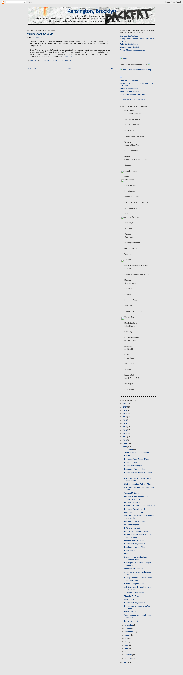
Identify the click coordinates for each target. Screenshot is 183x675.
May (126, 645)
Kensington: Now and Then (134, 469)
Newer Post (31, 68)
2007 (125, 662)
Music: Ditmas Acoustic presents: (132, 50)
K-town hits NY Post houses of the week (139, 506)
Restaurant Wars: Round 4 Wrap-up (138, 459)
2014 (125, 427)
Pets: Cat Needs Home (129, 44)
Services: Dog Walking (129, 36)
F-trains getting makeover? (134, 584)
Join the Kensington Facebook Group (136, 70)
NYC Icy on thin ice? (132, 528)
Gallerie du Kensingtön (133, 466)
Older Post (109, 68)
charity (48, 60)
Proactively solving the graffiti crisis (137, 531)
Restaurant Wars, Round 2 (134, 603)
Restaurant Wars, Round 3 (134, 544)
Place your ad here (139, 99)
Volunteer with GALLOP (40, 34)
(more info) (69, 56)
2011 (125, 437)
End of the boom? (131, 621)
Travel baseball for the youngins (136, 452)
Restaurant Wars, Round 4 (134, 509)
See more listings (125, 99)
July (126, 638)
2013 (125, 430)
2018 (125, 413)
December (129, 449)
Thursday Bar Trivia (131, 596)
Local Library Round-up (133, 512)
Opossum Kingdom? (132, 525)
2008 (125, 447)
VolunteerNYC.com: (39, 37)
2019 (125, 410)
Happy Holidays (130, 462)
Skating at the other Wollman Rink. (137, 484)
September (129, 632)
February (128, 655)
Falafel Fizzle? (130, 612)
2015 (125, 423)
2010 (125, 440)
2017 (125, 417)
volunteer (66, 60)
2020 (125, 407)
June (127, 642)
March (127, 651)
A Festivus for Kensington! (134, 593)
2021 (125, 403)
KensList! (127, 456)
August (127, 635)
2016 (125, 420)
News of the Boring (131, 550)
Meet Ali (127, 554)
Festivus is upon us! (132, 502)
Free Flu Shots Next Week (134, 540)
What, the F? (129, 599)
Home (70, 68)
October (128, 628)
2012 (125, 433)
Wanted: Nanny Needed (129, 47)
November (129, 625)
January (128, 658)
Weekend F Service (131, 493)
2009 (125, 443)
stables (56, 60)
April (127, 648)
